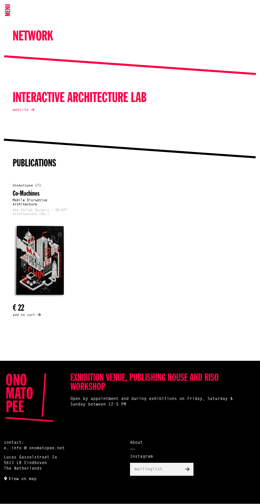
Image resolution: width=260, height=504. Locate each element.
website (21, 110)
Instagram (141, 457)
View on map (23, 479)
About (136, 443)
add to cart (24, 315)
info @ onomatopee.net (38, 448)
